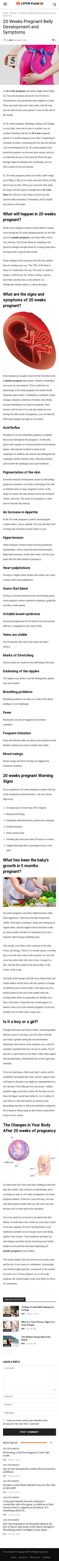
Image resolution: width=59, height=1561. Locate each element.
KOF (11, 40)
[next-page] (10, 1351)
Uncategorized (11, 1449)
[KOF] (5, 40)
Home (5, 13)
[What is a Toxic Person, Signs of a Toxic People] (11, 1326)
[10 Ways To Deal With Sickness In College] (11, 1311)
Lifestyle (13, 13)
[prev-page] (5, 1351)
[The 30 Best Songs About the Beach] (11, 1341)
